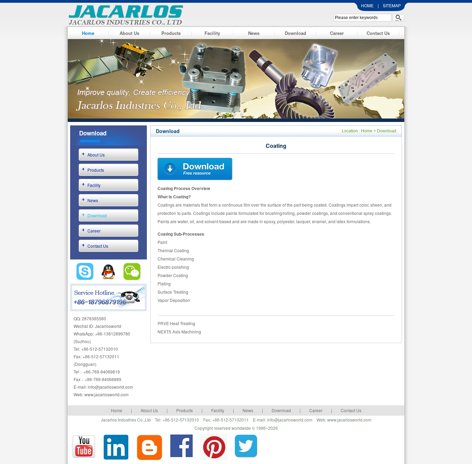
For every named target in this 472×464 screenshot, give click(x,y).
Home (88, 33)
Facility (212, 33)
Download (295, 33)
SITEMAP (392, 5)
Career (337, 33)
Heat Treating (182, 323)
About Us (129, 33)
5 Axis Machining (185, 331)
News (253, 33)
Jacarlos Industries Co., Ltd (124, 14)
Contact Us (378, 33)
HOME (367, 5)
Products (171, 33)
